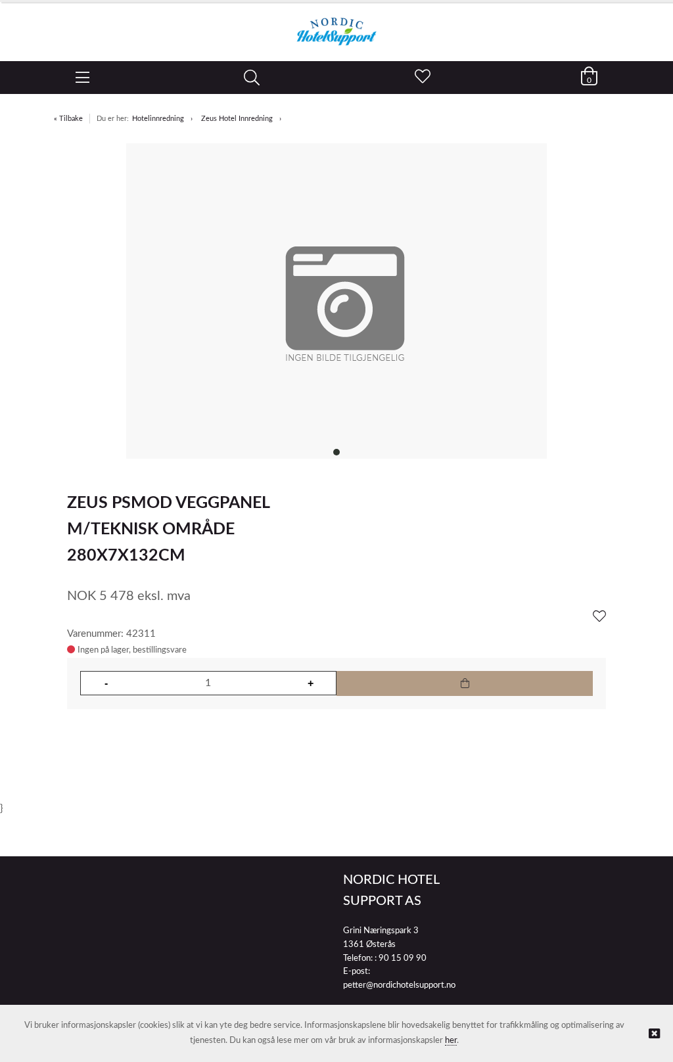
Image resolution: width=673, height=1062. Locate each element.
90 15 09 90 (403, 958)
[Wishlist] (599, 617)
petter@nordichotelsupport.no (399, 985)
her (451, 1040)
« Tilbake (68, 118)
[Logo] (336, 25)
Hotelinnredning (158, 118)
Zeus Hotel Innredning (237, 118)
